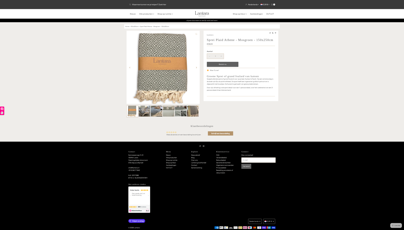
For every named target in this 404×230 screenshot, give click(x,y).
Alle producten (146, 14)
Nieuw (133, 14)
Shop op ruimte (164, 14)
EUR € (265, 4)
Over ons (194, 160)
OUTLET (270, 14)
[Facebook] (200, 146)
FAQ (217, 155)
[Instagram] (203, 146)
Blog (193, 158)
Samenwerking (196, 168)
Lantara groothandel (198, 163)
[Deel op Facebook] (270, 33)
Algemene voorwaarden (225, 165)
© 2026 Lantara (134, 228)
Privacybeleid (221, 168)
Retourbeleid (221, 160)
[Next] (196, 67)
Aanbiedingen (256, 14)
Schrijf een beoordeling (220, 133)
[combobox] (164, 4)
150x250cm (134, 26)
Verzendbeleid (221, 158)
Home (127, 26)
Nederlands (253, 4)
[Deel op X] (273, 33)
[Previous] (130, 67)
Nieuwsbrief (195, 155)
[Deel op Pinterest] (275, 33)
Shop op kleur (239, 14)
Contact (194, 165)
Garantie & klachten (223, 163)
